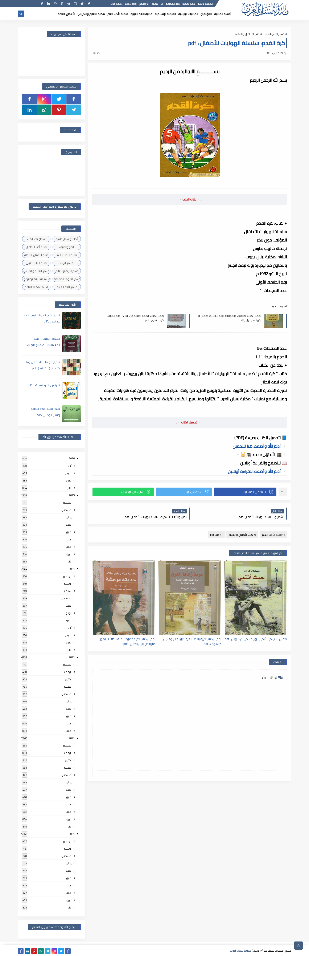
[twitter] (82, 4)
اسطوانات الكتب (36, 238)
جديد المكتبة (188, 3)
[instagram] (75, 4)
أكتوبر (68, 679)
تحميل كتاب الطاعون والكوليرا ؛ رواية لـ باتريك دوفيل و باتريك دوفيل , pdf (229, 318)
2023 (72, 657)
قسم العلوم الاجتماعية (66, 278)
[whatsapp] (55, 4)
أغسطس (66, 509)
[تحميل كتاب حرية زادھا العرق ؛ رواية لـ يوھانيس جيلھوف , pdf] (189, 597)
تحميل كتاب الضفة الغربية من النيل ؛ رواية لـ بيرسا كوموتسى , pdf (135, 318)
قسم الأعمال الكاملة (36, 254)
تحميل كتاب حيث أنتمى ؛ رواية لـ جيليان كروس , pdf (256, 639)
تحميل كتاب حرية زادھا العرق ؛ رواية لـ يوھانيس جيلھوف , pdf (191, 641)
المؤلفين (206, 14)
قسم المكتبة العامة (36, 286)
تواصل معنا (131, 3)
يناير (69, 487)
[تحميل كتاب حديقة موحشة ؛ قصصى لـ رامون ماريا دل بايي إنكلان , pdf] (123, 597)
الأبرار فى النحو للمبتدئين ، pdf (44, 385)
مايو (68, 531)
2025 (72, 495)
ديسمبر (67, 502)
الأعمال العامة (66, 14)
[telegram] (68, 4)
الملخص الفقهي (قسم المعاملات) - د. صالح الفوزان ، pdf (43, 344)
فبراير (68, 480)
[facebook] (89, 4)
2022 (72, 738)
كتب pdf (214, 534)
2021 (72, 833)
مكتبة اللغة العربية (141, 14)
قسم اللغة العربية (67, 286)
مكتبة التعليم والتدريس (91, 14)
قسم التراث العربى (36, 262)
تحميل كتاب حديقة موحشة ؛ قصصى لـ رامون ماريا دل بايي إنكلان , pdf (127, 641)
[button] (245, 492)
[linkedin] (48, 4)
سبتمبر (67, 590)
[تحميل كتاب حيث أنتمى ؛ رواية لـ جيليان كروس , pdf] (255, 597)
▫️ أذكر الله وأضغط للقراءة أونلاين (257, 471)
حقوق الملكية (173, 3)
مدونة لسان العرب (240, 950)
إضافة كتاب (116, 3)
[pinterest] (62, 4)
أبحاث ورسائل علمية (66, 238)
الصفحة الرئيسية (205, 3)
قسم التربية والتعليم (66, 270)
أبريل (68, 465)
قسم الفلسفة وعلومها (36, 278)
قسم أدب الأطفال (36, 246)
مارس (68, 473)
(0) (94, 52)
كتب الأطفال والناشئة (247, 34)
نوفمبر (67, 583)
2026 (72, 458)
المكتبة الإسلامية (165, 14)
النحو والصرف (66, 246)
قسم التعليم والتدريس (36, 270)
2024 (72, 568)
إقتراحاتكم (144, 3)
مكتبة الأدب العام (117, 14)
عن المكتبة (157, 3)
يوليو (68, 517)
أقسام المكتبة (222, 14)
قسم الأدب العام (274, 34)
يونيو (68, 524)
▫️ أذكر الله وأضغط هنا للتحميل (260, 446)
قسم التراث (66, 262)
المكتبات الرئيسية (188, 14)
